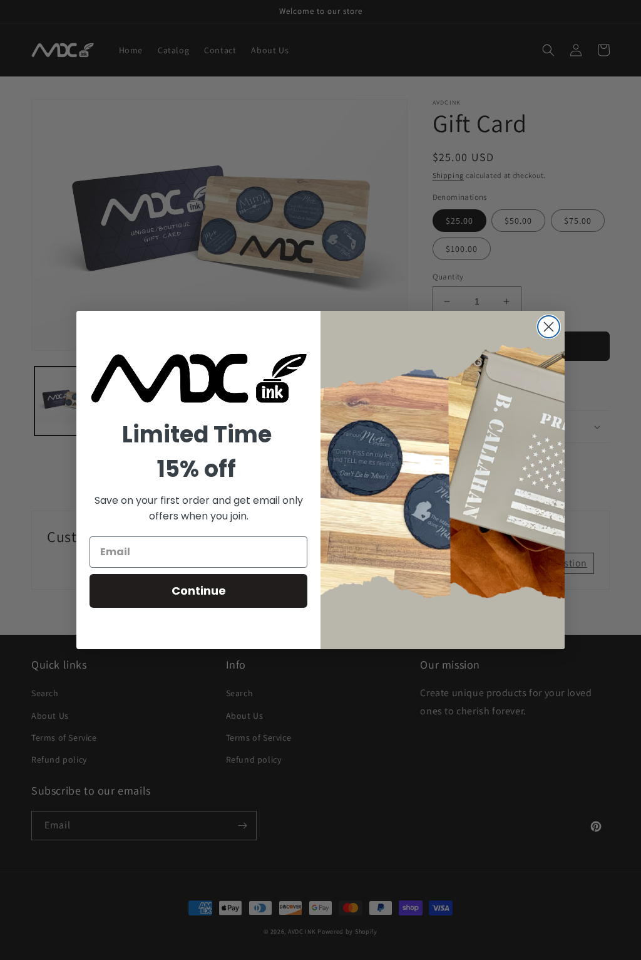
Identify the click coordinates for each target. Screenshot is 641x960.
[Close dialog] (549, 327)
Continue (199, 590)
